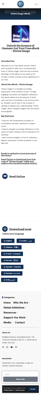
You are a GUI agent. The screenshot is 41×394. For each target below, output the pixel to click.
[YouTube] (12, 347)
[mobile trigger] (4, 4)
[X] (7, 347)
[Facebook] (3, 347)
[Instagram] (16, 347)
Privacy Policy (8, 390)
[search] (31, 4)
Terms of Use (20, 390)
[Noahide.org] (20, 4)
